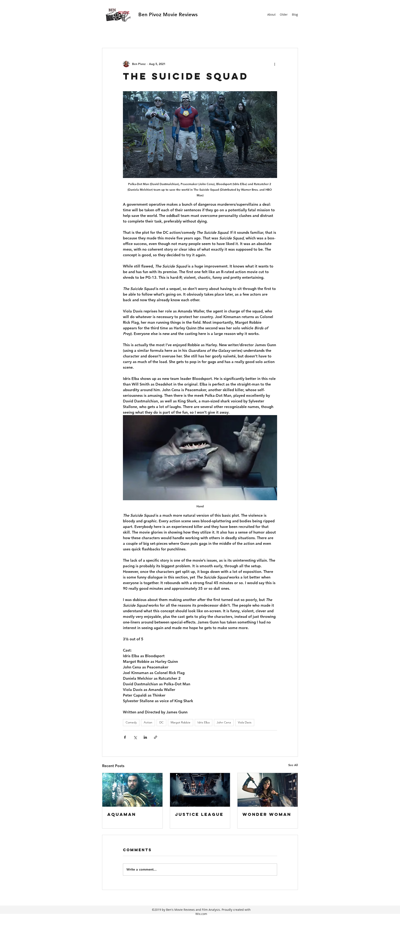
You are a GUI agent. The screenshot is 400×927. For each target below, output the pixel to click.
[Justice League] (200, 790)
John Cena (224, 722)
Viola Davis (244, 722)
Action (148, 722)
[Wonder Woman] (268, 790)
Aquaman (121, 814)
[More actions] (274, 63)
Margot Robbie (180, 722)
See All (293, 765)
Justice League (199, 814)
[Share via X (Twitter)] (135, 737)
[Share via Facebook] (125, 737)
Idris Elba (204, 722)
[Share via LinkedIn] (145, 737)
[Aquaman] (132, 790)
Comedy (131, 722)
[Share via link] (156, 737)
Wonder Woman (266, 814)
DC (161, 722)
